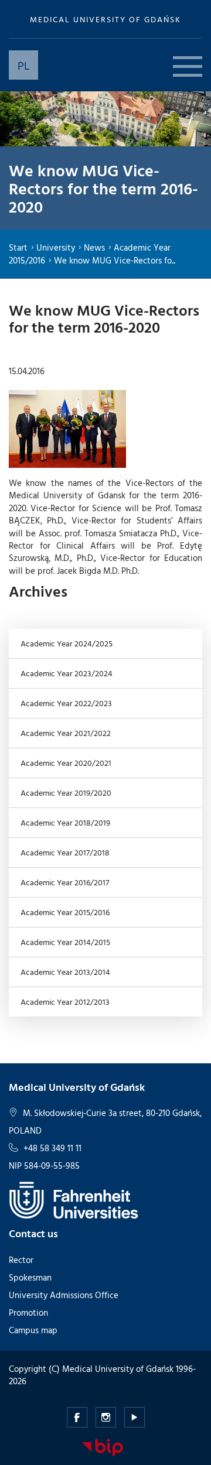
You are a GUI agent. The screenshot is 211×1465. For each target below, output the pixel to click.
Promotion (28, 1312)
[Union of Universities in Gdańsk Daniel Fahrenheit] (73, 1199)
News (94, 247)
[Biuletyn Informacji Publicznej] (102, 1446)
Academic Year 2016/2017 (65, 882)
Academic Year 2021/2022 (66, 733)
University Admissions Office (63, 1295)
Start (18, 247)
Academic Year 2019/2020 (66, 792)
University (55, 247)
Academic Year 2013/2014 (65, 972)
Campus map (33, 1330)
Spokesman (30, 1277)
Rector (21, 1260)
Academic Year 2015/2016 (65, 912)
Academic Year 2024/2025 (67, 643)
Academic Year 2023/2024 (67, 673)
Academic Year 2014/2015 (65, 942)
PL (24, 65)
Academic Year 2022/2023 (66, 703)
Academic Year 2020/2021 (66, 763)
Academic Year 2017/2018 (65, 852)
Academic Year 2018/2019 (65, 822)
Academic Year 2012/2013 (65, 1001)
